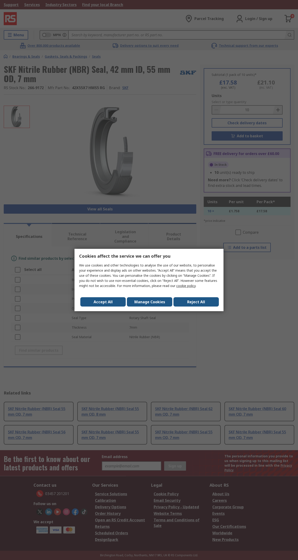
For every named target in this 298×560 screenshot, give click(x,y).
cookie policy (186, 285)
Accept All (103, 301)
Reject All (196, 301)
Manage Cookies (149, 301)
